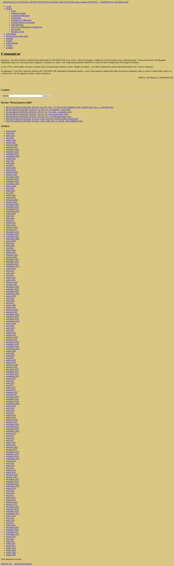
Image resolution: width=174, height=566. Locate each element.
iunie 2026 (10, 136)
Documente (16, 29)
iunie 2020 (10, 300)
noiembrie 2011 (12, 530)
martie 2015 (11, 445)
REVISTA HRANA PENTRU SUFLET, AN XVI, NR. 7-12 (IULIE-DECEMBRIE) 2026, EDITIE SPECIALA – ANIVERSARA (60, 107)
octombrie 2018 (12, 346)
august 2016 (11, 406)
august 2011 (11, 536)
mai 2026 (10, 138)
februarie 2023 (12, 227)
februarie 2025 (12, 172)
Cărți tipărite (11, 34)
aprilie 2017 (11, 388)
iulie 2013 (10, 491)
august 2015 (11, 433)
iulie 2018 (10, 353)
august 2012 (11, 516)
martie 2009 (11, 552)
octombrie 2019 (12, 319)
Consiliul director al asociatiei (23, 22)
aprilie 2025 (11, 168)
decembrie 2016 (12, 397)
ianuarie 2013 (11, 504)
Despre (9, 9)
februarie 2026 (12, 145)
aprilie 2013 (11, 498)
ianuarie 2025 (11, 174)
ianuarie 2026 (11, 147)
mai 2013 (10, 495)
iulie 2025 (10, 161)
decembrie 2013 (12, 479)
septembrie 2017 (12, 376)
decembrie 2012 (12, 507)
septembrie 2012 (12, 514)
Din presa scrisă (17, 32)
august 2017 (11, 378)
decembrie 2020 (12, 287)
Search (6, 96)
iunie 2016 (10, 410)
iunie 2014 (10, 465)
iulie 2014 (10, 463)
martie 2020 (11, 307)
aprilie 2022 (11, 250)
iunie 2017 (10, 383)
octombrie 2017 (12, 374)
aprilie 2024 (11, 195)
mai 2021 (10, 275)
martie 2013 (11, 500)
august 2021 (11, 268)
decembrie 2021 (12, 259)
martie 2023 (11, 225)
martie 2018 (11, 362)
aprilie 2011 (11, 543)
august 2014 (11, 461)
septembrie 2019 (12, 321)
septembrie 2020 (12, 294)
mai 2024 (10, 193)
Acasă (8, 6)
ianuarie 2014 (11, 477)
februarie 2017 (12, 392)
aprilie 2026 (11, 140)
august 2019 (11, 323)
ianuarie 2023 (11, 229)
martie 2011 (11, 546)
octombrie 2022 (12, 236)
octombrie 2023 (12, 209)
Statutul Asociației (18, 13)
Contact (9, 45)
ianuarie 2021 (11, 284)
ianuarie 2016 (11, 422)
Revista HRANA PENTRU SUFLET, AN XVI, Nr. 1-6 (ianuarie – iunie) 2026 (38, 110)
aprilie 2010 (11, 548)
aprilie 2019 (11, 333)
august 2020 (11, 296)
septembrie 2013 (12, 486)
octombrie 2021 (12, 264)
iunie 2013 (10, 493)
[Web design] (22, 564)
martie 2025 (11, 170)
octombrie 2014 (12, 456)
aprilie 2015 (11, 443)
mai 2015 (10, 440)
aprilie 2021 (11, 278)
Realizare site (6, 564)
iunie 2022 (10, 245)
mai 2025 (10, 165)
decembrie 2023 (12, 204)
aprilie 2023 (11, 223)
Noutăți (9, 41)
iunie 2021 (10, 273)
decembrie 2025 (12, 149)
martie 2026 (11, 142)
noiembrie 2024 (12, 179)
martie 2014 (11, 472)
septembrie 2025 (12, 156)
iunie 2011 (10, 541)
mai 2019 (10, 330)
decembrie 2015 (12, 424)
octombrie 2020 (12, 291)
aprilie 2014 (11, 470)
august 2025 (11, 158)
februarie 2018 (12, 365)
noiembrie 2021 (12, 262)
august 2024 (11, 186)
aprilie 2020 (11, 305)
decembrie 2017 (12, 369)
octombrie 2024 (12, 181)
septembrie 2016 (12, 404)
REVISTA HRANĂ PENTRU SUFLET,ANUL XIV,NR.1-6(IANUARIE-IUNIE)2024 (42, 119)
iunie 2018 (10, 355)
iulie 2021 (10, 271)
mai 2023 (10, 220)
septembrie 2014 (12, 459)
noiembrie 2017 (12, 372)
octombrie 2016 (12, 401)
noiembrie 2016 (12, 399)
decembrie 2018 (12, 342)
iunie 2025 (10, 163)
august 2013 (11, 488)
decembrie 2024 (12, 177)
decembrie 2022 (12, 232)
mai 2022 (10, 248)
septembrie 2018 (12, 349)
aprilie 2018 (11, 360)
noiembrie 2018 (12, 344)
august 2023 (11, 213)
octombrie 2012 (12, 511)
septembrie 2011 (12, 534)
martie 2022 (11, 252)
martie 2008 (11, 555)
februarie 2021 (12, 282)
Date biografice (17, 25)
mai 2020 (10, 303)
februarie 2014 (12, 475)
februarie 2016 (12, 420)
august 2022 (11, 241)
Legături (9, 48)
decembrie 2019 (12, 314)
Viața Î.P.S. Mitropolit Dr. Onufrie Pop (26, 27)
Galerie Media (12, 43)
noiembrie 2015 (12, 426)
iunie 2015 (10, 438)
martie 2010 (11, 550)
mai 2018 (10, 358)
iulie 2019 (10, 326)
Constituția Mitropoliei (20, 16)
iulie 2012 (10, 518)
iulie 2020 (10, 298)
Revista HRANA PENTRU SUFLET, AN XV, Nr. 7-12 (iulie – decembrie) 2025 (39, 112)
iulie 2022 (10, 243)
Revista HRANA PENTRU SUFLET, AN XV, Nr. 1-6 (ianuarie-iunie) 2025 (37, 114)
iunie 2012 (10, 520)
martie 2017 (11, 390)
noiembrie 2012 (12, 509)
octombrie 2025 (12, 154)
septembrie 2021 (12, 266)
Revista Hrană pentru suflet (17, 36)
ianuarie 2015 (11, 449)
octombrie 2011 (12, 532)
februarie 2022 (12, 255)
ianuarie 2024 (11, 202)
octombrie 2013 (12, 484)
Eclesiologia (16, 18)
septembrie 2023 (12, 211)
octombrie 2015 (12, 429)
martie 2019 (11, 335)
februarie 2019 (12, 337)
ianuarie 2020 (11, 312)
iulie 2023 (10, 216)
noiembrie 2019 (12, 317)
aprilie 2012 (11, 525)
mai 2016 (10, 413)
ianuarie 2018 (11, 367)
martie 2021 (11, 280)
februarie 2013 (12, 502)
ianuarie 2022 (11, 257)
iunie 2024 (10, 191)
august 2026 (11, 131)
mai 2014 (10, 468)
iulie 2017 (10, 381)
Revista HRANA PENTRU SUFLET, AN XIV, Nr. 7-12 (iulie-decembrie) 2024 (38, 116)
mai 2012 (10, 523)
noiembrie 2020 (12, 289)
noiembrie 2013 (12, 481)
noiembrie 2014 (12, 454)
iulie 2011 (10, 539)
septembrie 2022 (12, 239)
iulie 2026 (10, 133)
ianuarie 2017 (11, 394)
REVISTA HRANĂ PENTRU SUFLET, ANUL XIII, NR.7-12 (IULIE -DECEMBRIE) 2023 (44, 121)
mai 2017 (10, 385)
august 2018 (11, 351)
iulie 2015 (10, 436)
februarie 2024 (12, 200)
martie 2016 (11, 417)
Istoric (13, 11)
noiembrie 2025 (12, 152)
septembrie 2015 (12, 431)
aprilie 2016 (11, 415)
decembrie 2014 (12, 452)
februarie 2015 (12, 447)
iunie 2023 (10, 218)
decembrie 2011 (12, 527)
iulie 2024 (10, 188)
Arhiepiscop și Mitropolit (21, 20)
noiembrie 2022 (12, 234)
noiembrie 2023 (12, 207)
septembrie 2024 (12, 184)
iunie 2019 (10, 328)
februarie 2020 (12, 310)
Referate (9, 38)
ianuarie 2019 (11, 339)
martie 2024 (11, 197)
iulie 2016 (10, 408)
